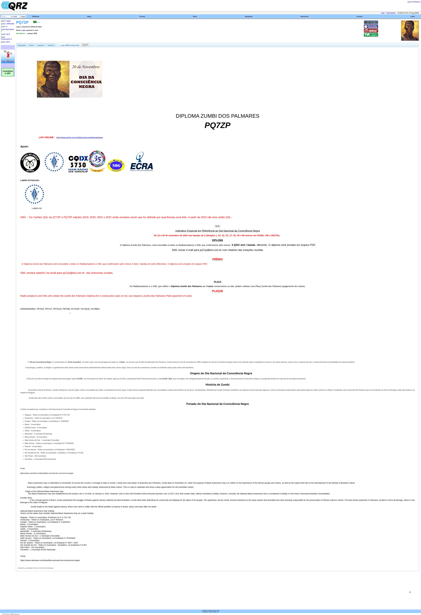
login (383, 13)
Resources (305, 16)
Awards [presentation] (51, 45)
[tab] (21, 45)
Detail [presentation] (31, 45)
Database (35, 16)
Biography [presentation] (22, 45)
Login (412, 16)
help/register (391, 13)
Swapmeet (249, 16)
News (89, 16)
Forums (142, 16)
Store (195, 16)
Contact (359, 16)
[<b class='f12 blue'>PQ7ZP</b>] (410, 40)
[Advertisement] (210, 592)
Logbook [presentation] (40, 45)
